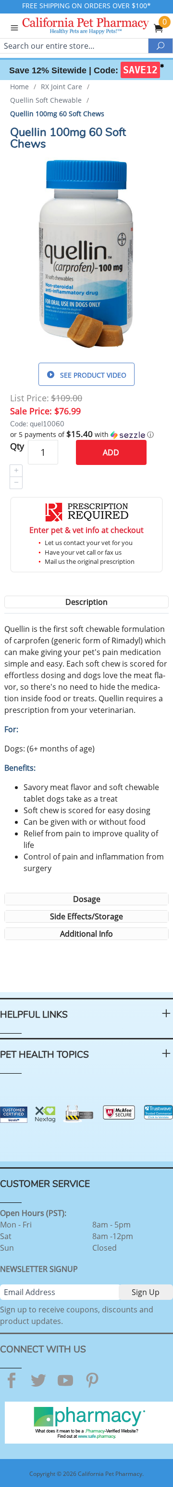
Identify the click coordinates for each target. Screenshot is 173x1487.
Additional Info (86, 933)
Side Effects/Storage (86, 916)
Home (19, 86)
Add (111, 452)
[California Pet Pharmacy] (99, 27)
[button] (86, 434)
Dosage (86, 899)
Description (86, 602)
